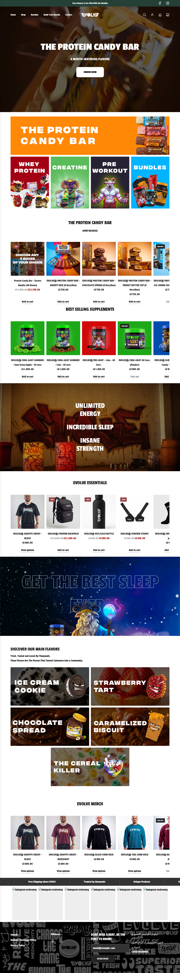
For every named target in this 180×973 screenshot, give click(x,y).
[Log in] (152, 15)
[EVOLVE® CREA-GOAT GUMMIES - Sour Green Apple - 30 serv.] (27, 338)
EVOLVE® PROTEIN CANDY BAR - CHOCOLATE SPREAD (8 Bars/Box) (99, 283)
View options (27, 550)
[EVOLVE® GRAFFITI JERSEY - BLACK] (27, 512)
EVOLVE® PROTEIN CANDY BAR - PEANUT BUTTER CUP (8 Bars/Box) (134, 285)
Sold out (134, 376)
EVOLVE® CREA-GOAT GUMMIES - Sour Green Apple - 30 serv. (27, 362)
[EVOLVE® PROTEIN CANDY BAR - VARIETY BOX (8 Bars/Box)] (63, 259)
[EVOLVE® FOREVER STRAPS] (135, 512)
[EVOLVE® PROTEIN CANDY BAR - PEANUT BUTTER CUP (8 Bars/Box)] (135, 259)
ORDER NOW (90, 72)
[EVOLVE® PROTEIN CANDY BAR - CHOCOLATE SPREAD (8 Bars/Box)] (99, 259)
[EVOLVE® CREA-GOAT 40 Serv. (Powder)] (135, 338)
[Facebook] (160, 3)
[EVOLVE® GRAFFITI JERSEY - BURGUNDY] (63, 833)
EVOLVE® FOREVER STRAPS (135, 533)
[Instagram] (168, 3)
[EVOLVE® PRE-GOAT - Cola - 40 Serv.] (99, 338)
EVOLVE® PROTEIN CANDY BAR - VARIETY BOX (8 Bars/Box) (63, 283)
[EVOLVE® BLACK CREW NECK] (99, 833)
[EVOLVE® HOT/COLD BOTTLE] (99, 512)
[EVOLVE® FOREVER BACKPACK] (63, 512)
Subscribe (103, 958)
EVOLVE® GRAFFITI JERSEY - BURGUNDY (63, 857)
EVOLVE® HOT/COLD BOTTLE (99, 533)
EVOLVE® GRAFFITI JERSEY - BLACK (27, 536)
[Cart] (168, 15)
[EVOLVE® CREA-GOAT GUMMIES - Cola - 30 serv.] (63, 338)
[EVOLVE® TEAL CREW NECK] (135, 833)
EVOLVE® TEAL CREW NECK (134, 854)
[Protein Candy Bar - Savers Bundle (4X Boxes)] (27, 259)
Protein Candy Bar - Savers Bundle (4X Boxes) (27, 283)
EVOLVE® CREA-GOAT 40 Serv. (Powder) (134, 362)
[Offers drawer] (160, 15)
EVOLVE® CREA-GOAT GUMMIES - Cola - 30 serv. (63, 362)
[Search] (144, 15)
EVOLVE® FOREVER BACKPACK (63, 533)
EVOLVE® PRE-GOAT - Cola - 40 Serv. (99, 362)
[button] (14, 273)
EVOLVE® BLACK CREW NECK (99, 854)
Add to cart (27, 301)
